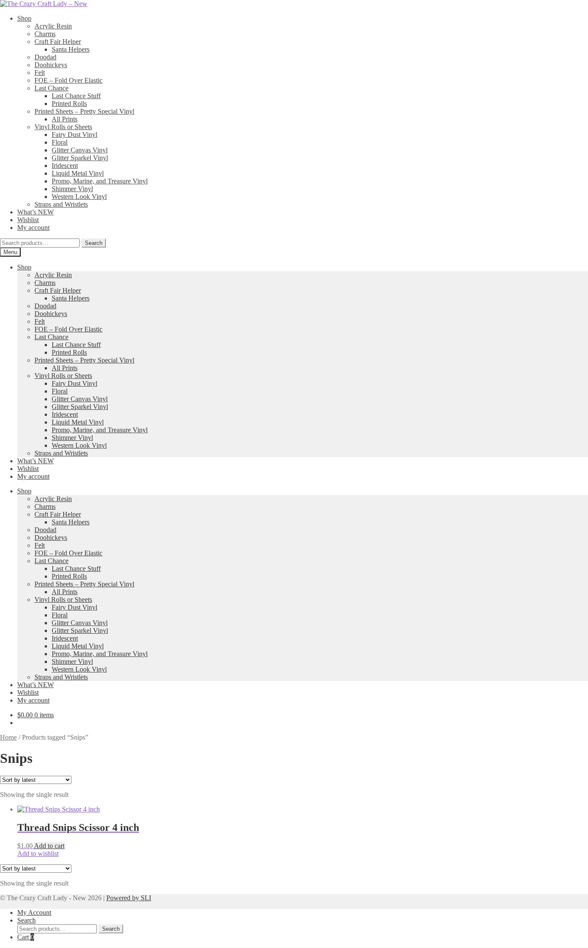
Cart (25, 937)
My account (33, 227)
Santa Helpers (71, 49)
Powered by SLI (128, 898)
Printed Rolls (69, 103)
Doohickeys (50, 64)
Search (93, 243)
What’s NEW (35, 212)
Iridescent (65, 165)
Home (8, 737)
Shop (24, 18)
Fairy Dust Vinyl (74, 134)
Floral (60, 142)
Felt (39, 72)
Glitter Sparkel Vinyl (80, 157)
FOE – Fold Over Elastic (68, 80)
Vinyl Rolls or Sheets (63, 126)
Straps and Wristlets (61, 204)
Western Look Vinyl (79, 196)
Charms (45, 33)
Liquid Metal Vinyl (78, 173)
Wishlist (28, 219)
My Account (34, 912)
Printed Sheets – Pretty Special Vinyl (84, 111)
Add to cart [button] (49, 845)
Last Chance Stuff (76, 95)
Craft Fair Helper (57, 41)
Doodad (45, 57)
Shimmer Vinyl (72, 188)
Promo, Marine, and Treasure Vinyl (100, 181)
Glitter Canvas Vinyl (80, 150)
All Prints (64, 119)
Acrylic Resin (53, 26)
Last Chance (51, 88)
